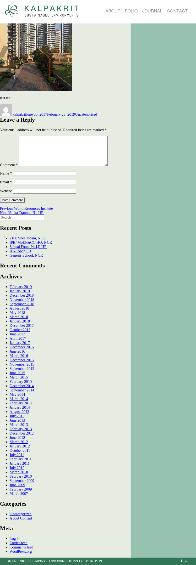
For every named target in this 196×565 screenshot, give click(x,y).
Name (6, 173)
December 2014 (22, 386)
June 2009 (17, 485)
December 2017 (22, 325)
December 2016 (22, 347)
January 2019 (20, 291)
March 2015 (19, 377)
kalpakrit (19, 114)
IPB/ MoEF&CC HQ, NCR (31, 242)
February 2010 (21, 476)
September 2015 (22, 369)
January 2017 (20, 343)
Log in (15, 539)
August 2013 (19, 412)
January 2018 (20, 321)
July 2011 (17, 455)
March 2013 (19, 425)
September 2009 (22, 481)
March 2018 (19, 317)
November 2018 (22, 300)
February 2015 (21, 381)
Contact (177, 10)
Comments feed (21, 547)
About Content (21, 518)
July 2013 (17, 416)
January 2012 (20, 446)
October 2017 (20, 330)
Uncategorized (86, 114)
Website (6, 191)
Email (6, 182)
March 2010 (19, 472)
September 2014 (22, 390)
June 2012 (17, 437)
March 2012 (19, 442)
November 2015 (22, 364)
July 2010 (17, 468)
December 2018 (22, 295)
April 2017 (18, 338)
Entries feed (18, 543)
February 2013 (21, 429)
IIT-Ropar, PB (20, 251)
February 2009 (21, 489)
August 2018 (19, 308)
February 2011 (21, 459)
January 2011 (20, 463)
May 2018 (17, 313)
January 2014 (20, 407)
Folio (131, 10)
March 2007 (19, 494)
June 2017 (17, 334)
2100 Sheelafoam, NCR (28, 238)
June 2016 (17, 351)
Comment (9, 165)
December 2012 (22, 433)
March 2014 (19, 399)
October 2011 (20, 450)
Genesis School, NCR (26, 255)
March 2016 (19, 356)
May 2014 (17, 394)
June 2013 (17, 420)
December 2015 (22, 360)
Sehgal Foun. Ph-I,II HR (28, 247)
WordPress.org (21, 551)
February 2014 (21, 403)
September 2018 (22, 304)
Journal (152, 10)
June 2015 (17, 373)
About (112, 10)
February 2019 (21, 287)
